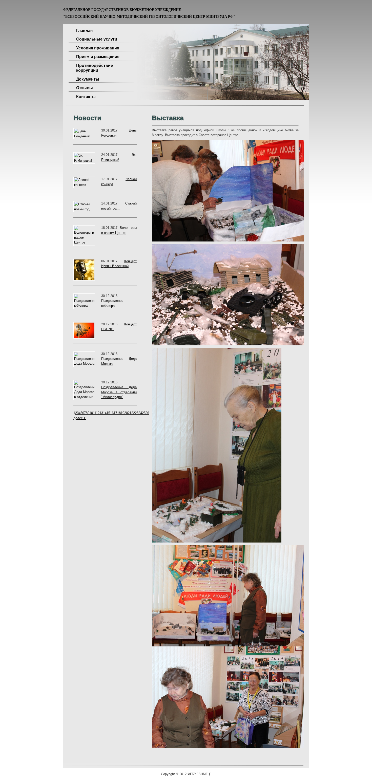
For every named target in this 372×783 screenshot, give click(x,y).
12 (97, 413)
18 (119, 413)
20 (126, 413)
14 (105, 413)
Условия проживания (97, 48)
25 (144, 413)
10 (91, 413)
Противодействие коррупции (94, 68)
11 (94, 413)
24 (140, 413)
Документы (87, 79)
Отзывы (84, 88)
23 (136, 413)
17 (115, 413)
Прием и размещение (97, 56)
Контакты (86, 97)
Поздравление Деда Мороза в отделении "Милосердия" (119, 392)
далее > (79, 418)
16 (112, 413)
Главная (84, 30)
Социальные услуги (96, 39)
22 (133, 413)
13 (101, 413)
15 (108, 413)
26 (147, 413)
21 (129, 413)
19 (122, 413)
